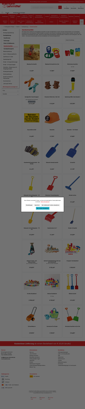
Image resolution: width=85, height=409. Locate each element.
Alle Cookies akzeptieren (43, 208)
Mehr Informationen (45, 201)
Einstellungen (29, 205)
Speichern (37, 205)
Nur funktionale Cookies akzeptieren (50, 205)
